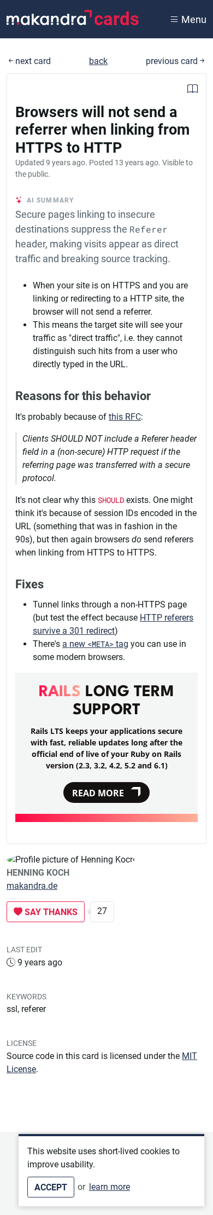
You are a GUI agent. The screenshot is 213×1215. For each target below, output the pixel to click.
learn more (109, 1187)
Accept (50, 1187)
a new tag (95, 644)
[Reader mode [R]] (192, 90)
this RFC (125, 417)
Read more (98, 793)
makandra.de (32, 886)
